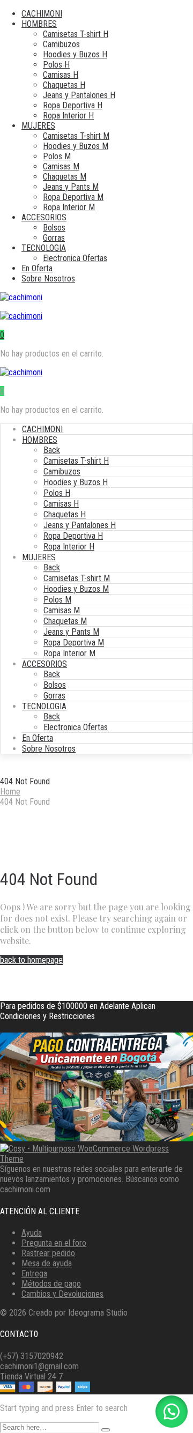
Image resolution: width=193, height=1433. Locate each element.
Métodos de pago (51, 1284)
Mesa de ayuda (46, 1263)
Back (51, 450)
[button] (171, 1411)
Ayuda (31, 1233)
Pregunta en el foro (53, 1243)
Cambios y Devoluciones (62, 1294)
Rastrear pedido (48, 1253)
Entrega (34, 1273)
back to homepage (31, 960)
